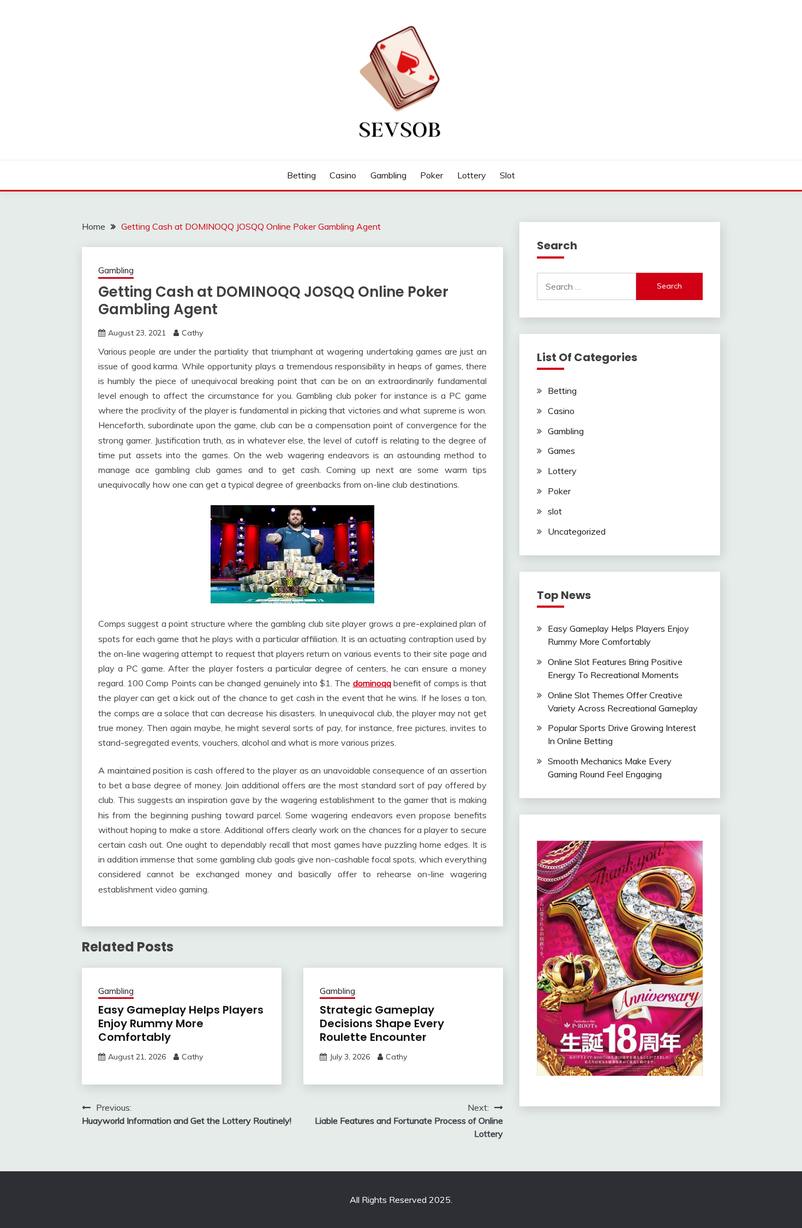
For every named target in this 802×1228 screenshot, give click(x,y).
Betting (301, 175)
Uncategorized (577, 531)
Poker (431, 175)
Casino (343, 175)
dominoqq (372, 683)
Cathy (192, 333)
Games (561, 450)
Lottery (471, 175)
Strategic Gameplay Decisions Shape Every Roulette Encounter (382, 1023)
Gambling (388, 175)
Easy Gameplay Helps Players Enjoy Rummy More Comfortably (181, 1023)
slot (507, 175)
